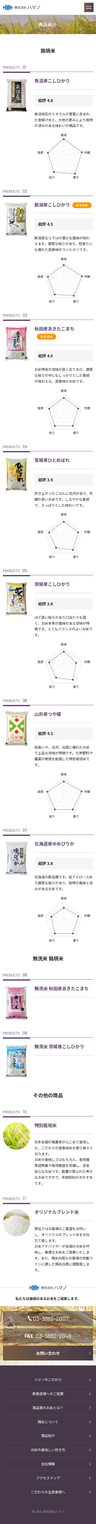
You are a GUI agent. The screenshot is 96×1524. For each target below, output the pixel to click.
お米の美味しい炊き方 (48, 1449)
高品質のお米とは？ (48, 1407)
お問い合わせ (48, 1353)
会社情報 (48, 1463)
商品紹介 (48, 1435)
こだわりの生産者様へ (48, 1491)
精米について (48, 1421)
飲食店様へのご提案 (48, 1393)
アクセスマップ (48, 1477)
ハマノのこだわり (48, 1379)
